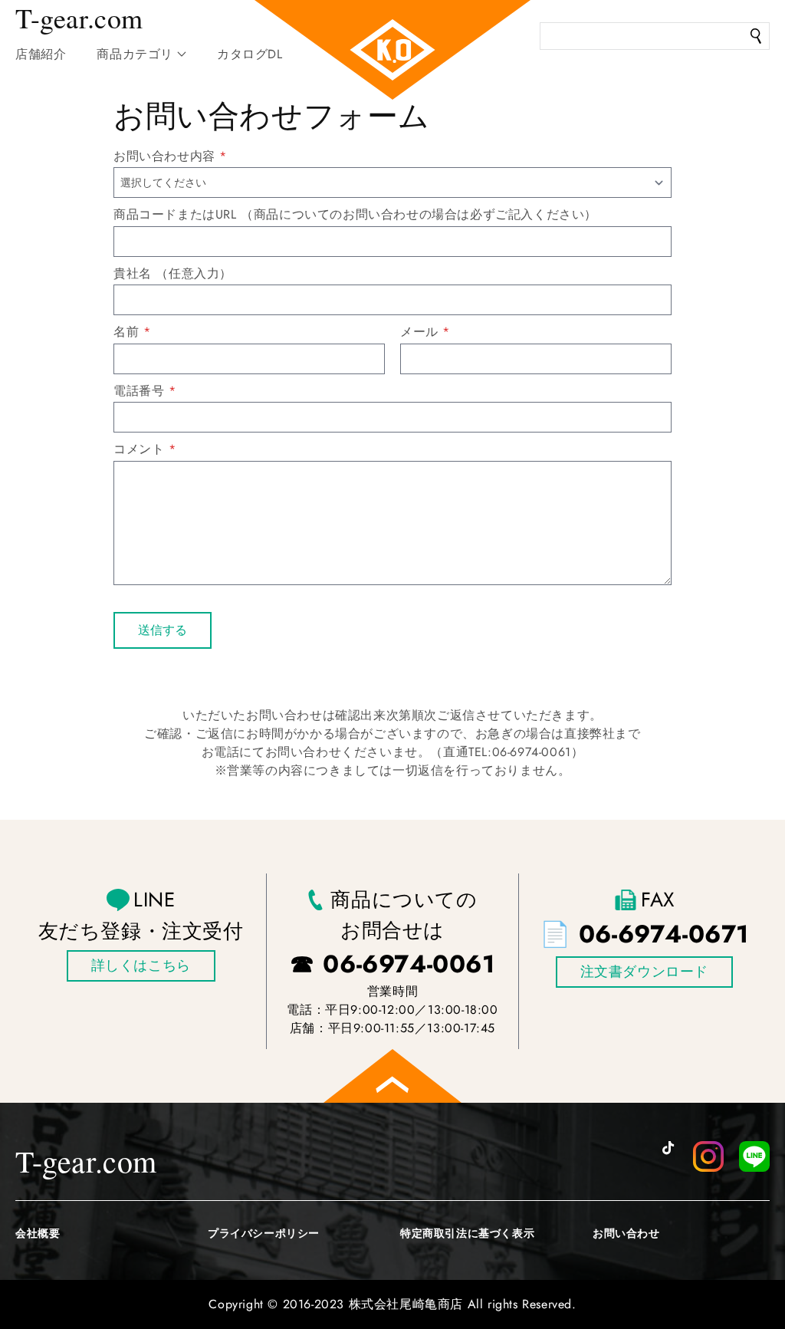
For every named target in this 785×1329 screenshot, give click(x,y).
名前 (126, 331)
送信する (162, 630)
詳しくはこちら (141, 965)
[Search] (756, 36)
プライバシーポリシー (264, 1233)
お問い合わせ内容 (164, 156)
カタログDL (250, 54)
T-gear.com (86, 1160)
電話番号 (138, 391)
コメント (138, 449)
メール (419, 331)
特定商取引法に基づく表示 (467, 1233)
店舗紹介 (40, 54)
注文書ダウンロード (644, 972)
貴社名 (132, 273)
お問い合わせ (626, 1233)
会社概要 (37, 1233)
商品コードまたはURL (175, 214)
